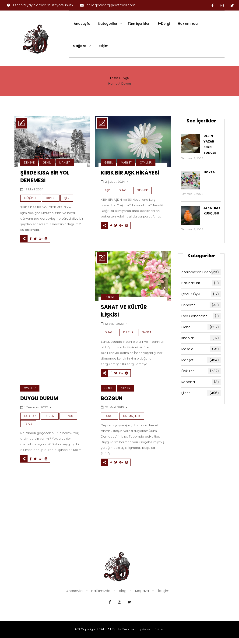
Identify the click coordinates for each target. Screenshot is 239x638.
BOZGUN (112, 398)
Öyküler (146, 162)
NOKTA (209, 172)
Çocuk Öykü (200, 294)
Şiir (66, 198)
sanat (146, 332)
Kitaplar (200, 338)
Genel (47, 162)
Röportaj (200, 382)
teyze (28, 424)
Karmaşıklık (131, 416)
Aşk (107, 190)
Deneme (29, 162)
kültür (128, 332)
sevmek (142, 190)
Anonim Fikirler (153, 629)
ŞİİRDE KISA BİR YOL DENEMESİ (44, 176)
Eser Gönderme (200, 316)
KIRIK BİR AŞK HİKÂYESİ (130, 172)
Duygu (126, 83)
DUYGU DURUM (39, 398)
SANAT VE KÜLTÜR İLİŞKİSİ (124, 310)
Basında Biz (200, 283)
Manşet (64, 162)
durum (50, 416)
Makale (200, 349)
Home (113, 83)
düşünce (30, 198)
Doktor (30, 416)
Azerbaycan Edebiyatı (200, 272)
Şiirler (125, 388)
